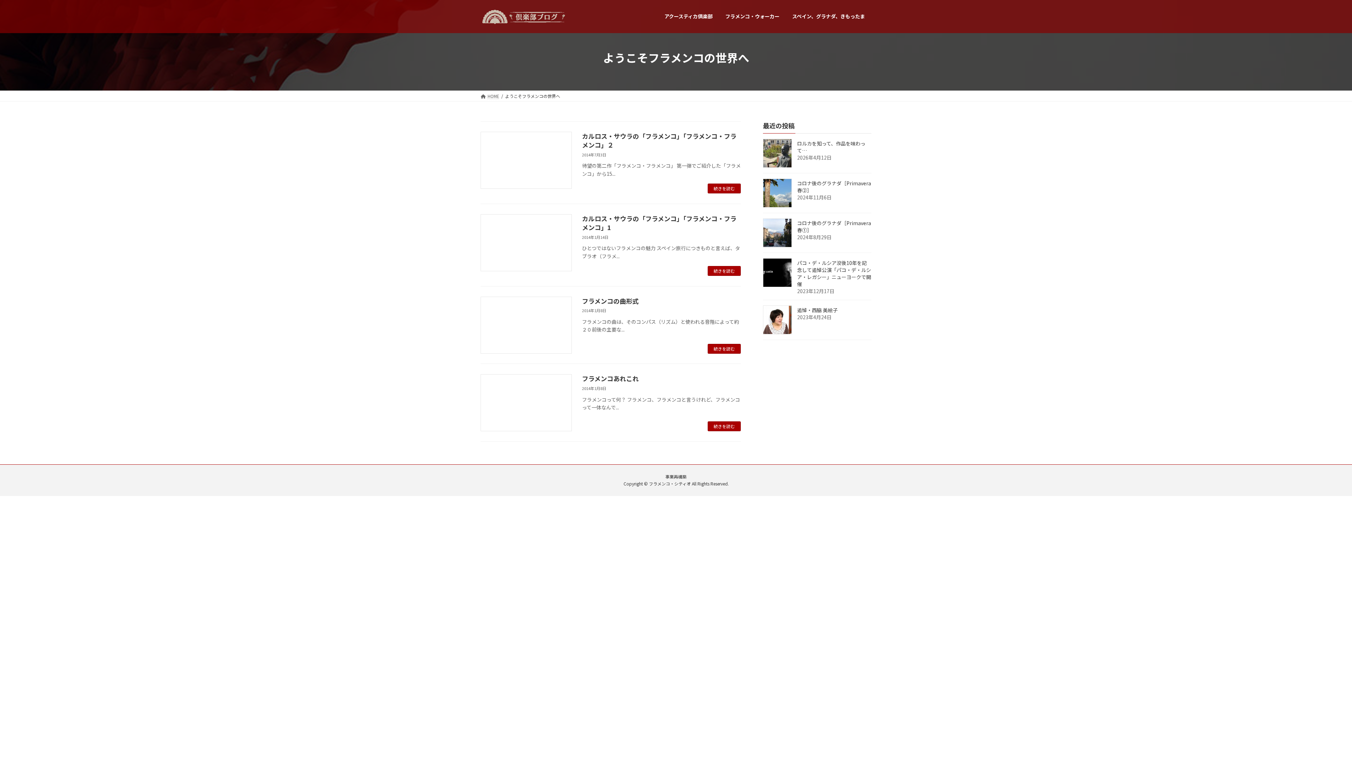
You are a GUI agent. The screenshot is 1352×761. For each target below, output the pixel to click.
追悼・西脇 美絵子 (817, 310)
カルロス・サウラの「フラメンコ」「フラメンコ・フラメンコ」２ (659, 140)
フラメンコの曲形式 (610, 300)
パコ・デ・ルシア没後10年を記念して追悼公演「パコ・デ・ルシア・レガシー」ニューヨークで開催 (834, 273)
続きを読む (724, 188)
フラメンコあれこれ (610, 378)
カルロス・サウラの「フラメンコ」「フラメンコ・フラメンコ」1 (659, 223)
